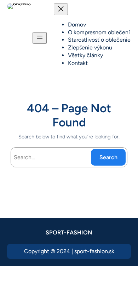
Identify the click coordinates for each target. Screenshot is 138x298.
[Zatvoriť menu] (61, 9)
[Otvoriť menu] (40, 38)
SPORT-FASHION (69, 232)
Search (108, 157)
